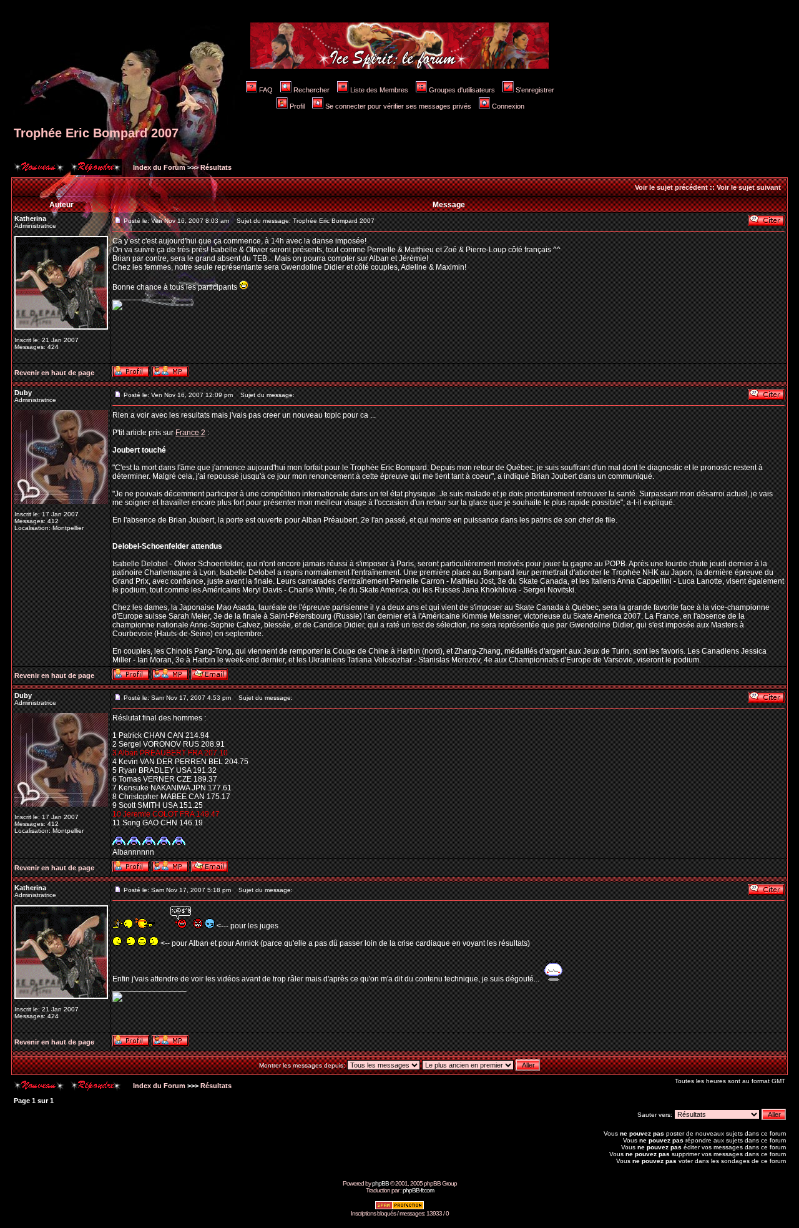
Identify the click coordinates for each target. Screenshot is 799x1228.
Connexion (508, 106)
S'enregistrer (535, 90)
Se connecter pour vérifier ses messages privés (398, 106)
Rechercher (311, 90)
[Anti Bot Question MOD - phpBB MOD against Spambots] (399, 1207)
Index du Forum (158, 167)
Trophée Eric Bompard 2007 (96, 133)
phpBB (380, 1183)
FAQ (266, 90)
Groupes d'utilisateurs (462, 90)
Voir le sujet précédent (671, 187)
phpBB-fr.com (418, 1190)
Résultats (216, 167)
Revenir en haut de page (54, 372)
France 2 (190, 432)
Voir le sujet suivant (749, 187)
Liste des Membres (379, 90)
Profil (297, 106)
